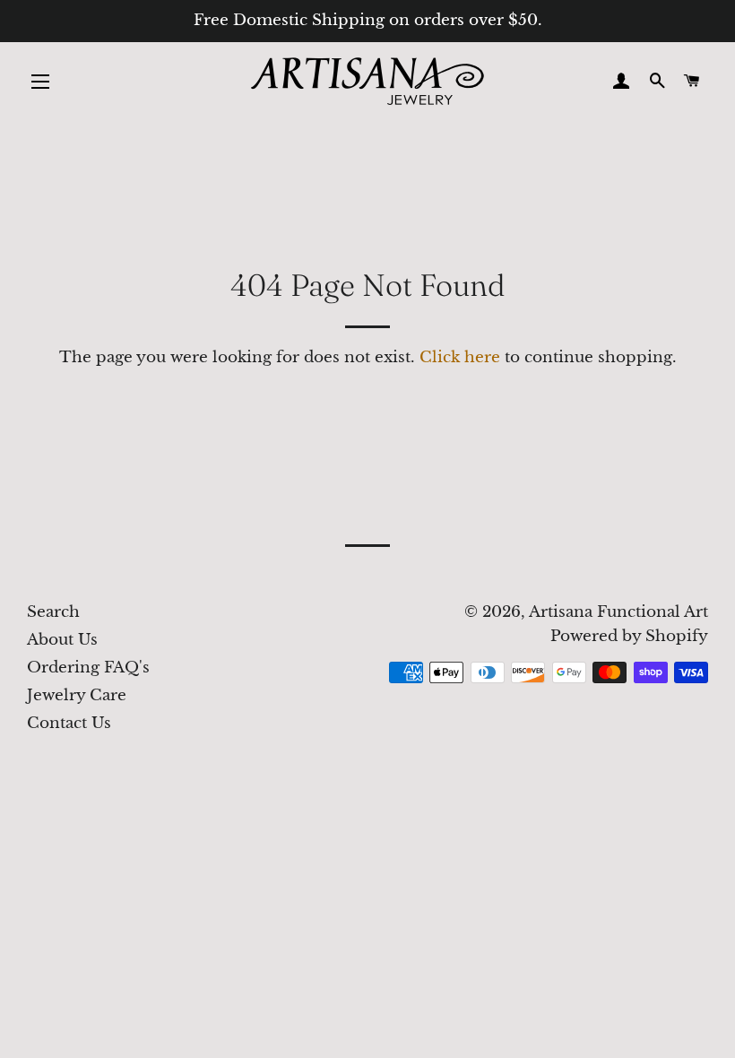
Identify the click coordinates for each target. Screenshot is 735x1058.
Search (53, 612)
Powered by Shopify (629, 636)
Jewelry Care (76, 695)
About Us (62, 639)
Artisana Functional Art (618, 612)
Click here (459, 357)
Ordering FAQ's (88, 667)
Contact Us (69, 723)
